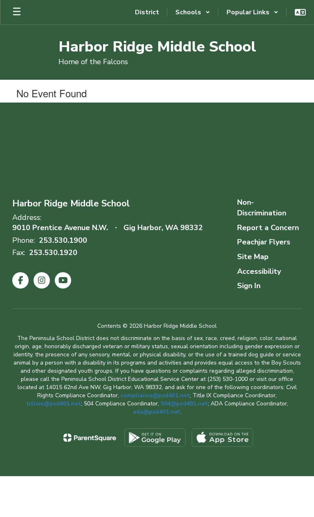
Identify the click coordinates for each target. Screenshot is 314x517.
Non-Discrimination (261, 207)
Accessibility (259, 271)
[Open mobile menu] (16, 12)
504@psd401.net (184, 403)
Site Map (253, 257)
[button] (192, 12)
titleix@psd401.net (53, 403)
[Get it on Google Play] (155, 437)
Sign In (248, 286)
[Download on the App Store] (222, 437)
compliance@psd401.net (155, 395)
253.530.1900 (63, 240)
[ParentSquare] (89, 438)
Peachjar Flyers (263, 242)
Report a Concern (268, 228)
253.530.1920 (53, 252)
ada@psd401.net (156, 412)
